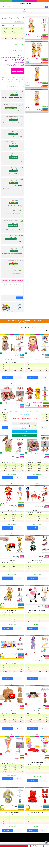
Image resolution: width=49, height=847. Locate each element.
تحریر (38, 846)
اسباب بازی (41, 846)
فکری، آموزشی (33, 846)
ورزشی (29, 846)
